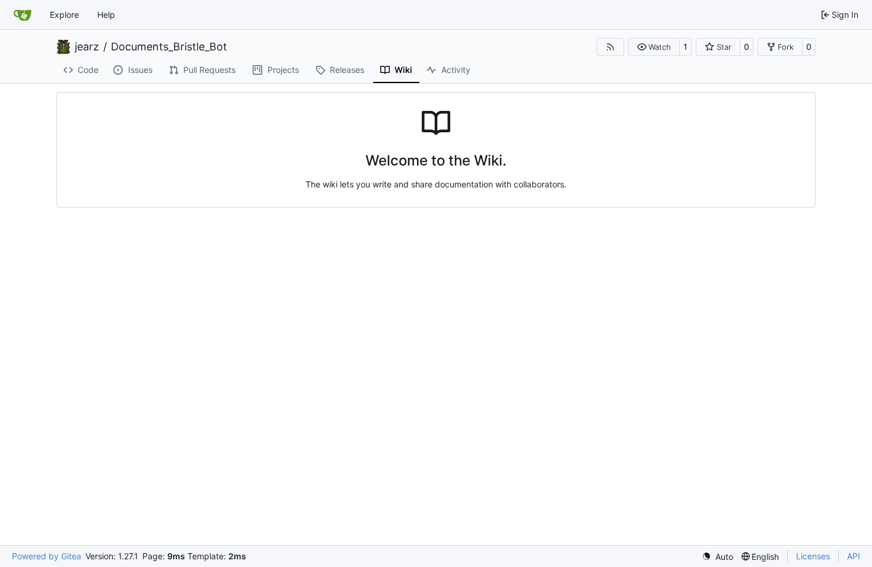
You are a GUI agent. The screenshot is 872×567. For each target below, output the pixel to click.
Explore (64, 14)
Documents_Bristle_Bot (169, 47)
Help (106, 14)
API (853, 556)
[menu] (717, 557)
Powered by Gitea (46, 556)
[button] (654, 47)
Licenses (813, 556)
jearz (87, 47)
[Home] (22, 15)
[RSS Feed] (610, 47)
